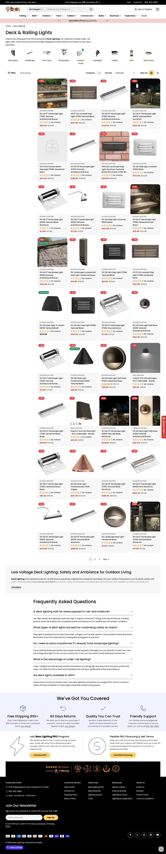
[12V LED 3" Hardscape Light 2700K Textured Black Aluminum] (145, 517)
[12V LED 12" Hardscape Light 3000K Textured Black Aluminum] (114, 411)
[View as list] (157, 73)
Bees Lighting (18, 842)
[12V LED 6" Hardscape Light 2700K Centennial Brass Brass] (145, 199)
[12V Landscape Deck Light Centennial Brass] (114, 517)
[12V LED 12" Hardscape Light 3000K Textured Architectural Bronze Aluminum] (52, 517)
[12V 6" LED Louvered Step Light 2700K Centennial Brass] (145, 252)
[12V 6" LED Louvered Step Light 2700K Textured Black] (83, 93)
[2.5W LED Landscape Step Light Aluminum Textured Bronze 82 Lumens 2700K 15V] (114, 146)
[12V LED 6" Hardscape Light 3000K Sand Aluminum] (145, 464)
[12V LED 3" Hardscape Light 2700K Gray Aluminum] (114, 305)
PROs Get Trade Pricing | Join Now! (21, 2)
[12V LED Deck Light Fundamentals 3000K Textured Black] (83, 358)
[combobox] (60, 9)
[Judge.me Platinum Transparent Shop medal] (87, 768)
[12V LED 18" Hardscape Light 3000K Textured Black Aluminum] (83, 517)
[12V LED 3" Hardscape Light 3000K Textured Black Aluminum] (52, 199)
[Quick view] (64, 83)
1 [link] (90, 559)
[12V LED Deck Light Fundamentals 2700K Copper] (83, 464)
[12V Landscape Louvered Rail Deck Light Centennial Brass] (83, 252)
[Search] (91, 9)
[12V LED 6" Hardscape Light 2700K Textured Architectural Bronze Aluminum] (52, 93)
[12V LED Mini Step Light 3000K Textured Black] (83, 305)
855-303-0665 (151, 2)
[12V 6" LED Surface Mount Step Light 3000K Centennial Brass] (52, 146)
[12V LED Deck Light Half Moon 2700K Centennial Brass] (114, 358)
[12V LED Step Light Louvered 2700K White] (145, 146)
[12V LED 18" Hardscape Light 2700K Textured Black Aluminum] (114, 464)
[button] (58, 20)
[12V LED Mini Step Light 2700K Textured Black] (114, 252)
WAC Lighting (138, 375)
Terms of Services (38, 824)
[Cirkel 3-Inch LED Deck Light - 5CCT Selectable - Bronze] (145, 358)
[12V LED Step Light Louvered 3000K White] (114, 199)
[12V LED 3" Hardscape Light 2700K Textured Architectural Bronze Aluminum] (52, 358)
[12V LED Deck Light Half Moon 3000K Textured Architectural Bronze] (145, 305)
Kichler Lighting (47, 111)
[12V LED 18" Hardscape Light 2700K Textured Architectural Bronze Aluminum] (83, 146)
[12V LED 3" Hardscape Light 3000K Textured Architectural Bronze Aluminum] (83, 199)
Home (8, 26)
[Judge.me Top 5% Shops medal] (106, 768)
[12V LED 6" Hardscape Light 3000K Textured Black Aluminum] (145, 93)
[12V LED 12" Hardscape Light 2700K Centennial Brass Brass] (52, 411)
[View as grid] (151, 73)
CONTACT (137, 2)
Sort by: (108, 73)
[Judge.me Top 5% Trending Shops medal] (115, 768)
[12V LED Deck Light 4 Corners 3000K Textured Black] (52, 305)
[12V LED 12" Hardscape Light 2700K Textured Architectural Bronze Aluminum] (114, 93)
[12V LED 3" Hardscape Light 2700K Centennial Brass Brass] (52, 464)
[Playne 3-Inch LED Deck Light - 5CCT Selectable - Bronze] (83, 411)
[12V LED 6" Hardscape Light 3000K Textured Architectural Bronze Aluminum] (52, 252)
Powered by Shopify (33, 842)
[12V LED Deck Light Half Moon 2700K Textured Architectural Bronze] (145, 411)
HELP (129, 2)
